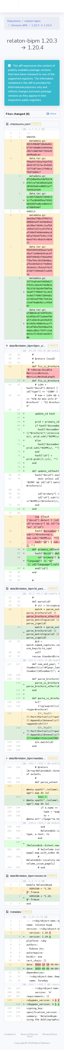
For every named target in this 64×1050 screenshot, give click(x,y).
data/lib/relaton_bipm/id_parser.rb (29, 588)
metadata (15, 912)
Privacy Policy (49, 1034)
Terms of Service (29, 1034)
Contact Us (10, 1034)
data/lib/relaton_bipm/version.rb (28, 875)
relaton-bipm (33, 21)
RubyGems (14, 21)
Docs (30, 1036)
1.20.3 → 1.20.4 (41, 25)
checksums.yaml (20, 124)
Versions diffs (19, 25)
